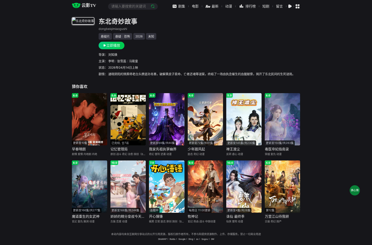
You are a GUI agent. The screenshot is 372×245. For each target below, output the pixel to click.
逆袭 (163, 154)
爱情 (80, 154)
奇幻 (124, 154)
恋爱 (118, 221)
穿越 (267, 154)
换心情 (355, 190)
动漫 (228, 6)
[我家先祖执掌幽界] (166, 119)
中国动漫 (210, 221)
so (197, 239)
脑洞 (86, 221)
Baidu (172, 239)
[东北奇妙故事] (83, 21)
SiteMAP (162, 239)
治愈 (130, 154)
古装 (113, 221)
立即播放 (113, 45)
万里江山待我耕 (277, 216)
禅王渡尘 (233, 149)
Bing (191, 239)
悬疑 (118, 36)
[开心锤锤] (166, 186)
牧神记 (193, 216)
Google (182, 239)
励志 (190, 154)
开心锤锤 (156, 216)
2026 (139, 36)
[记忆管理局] (128, 119)
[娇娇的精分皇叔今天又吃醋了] (128, 186)
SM (212, 239)
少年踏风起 (196, 149)
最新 (215, 6)
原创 (113, 154)
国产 (279, 221)
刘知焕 (112, 54)
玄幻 (74, 221)
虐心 (234, 154)
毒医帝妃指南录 (277, 149)
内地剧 (87, 154)
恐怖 (127, 36)
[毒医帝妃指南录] (282, 119)
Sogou (205, 239)
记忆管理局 (119, 149)
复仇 (273, 154)
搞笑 (151, 221)
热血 (196, 221)
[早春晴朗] (89, 119)
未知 (151, 36)
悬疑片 (105, 36)
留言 (279, 6)
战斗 (118, 154)
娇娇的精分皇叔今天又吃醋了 (132, 216)
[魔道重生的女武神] (89, 186)
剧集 (181, 6)
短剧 (265, 6)
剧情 (74, 154)
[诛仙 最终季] (244, 186)
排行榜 (250, 6)
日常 (157, 221)
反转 (228, 154)
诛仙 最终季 (235, 216)
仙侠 (228, 221)
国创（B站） (141, 154)
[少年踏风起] (205, 119)
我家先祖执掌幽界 (163, 149)
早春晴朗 (79, 149)
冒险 (157, 154)
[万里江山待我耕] (282, 186)
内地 (94, 154)
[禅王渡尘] (244, 119)
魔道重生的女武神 (85, 216)
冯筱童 (133, 61)
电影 (195, 6)
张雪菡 (121, 61)
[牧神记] (205, 186)
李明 (111, 61)
